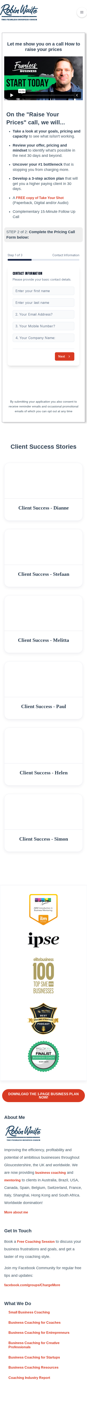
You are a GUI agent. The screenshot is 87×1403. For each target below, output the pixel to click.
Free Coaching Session (36, 1241)
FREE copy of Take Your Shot (40, 198)
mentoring (12, 1180)
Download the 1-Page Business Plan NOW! (43, 1095)
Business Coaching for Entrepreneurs (38, 1332)
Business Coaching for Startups (34, 1357)
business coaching (50, 1172)
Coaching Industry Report (29, 1378)
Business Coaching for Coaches (34, 1322)
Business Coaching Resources (33, 1367)
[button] (82, 12)
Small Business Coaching (29, 1312)
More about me (16, 1212)
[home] (19, 12)
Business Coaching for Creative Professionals (34, 1345)
